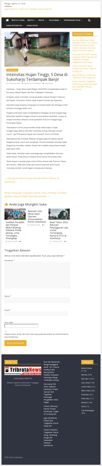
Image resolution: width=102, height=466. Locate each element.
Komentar (9, 260)
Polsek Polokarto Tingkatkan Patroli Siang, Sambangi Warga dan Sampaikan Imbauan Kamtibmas (51, 438)
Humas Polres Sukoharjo (32, 83)
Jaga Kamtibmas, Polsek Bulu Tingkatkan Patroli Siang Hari (28, 9)
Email (7, 310)
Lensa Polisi (32, 25)
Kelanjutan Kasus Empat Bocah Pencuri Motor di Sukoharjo (31, 180)
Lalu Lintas (85, 382)
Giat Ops (84, 379)
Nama (7, 296)
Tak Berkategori (87, 410)
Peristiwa (85, 394)
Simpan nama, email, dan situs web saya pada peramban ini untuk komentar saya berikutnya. (36, 335)
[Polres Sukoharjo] (7, 20)
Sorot (83, 406)
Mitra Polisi (85, 390)
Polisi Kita (85, 398)
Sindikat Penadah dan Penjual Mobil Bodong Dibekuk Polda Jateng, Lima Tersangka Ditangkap (15, 230)
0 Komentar (49, 83)
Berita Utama (18, 20)
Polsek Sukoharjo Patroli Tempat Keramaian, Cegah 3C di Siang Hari (84, 68)
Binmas (84, 375)
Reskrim (84, 402)
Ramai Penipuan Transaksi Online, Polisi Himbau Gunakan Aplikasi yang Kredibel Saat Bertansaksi (35, 194)
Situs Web (8, 322)
